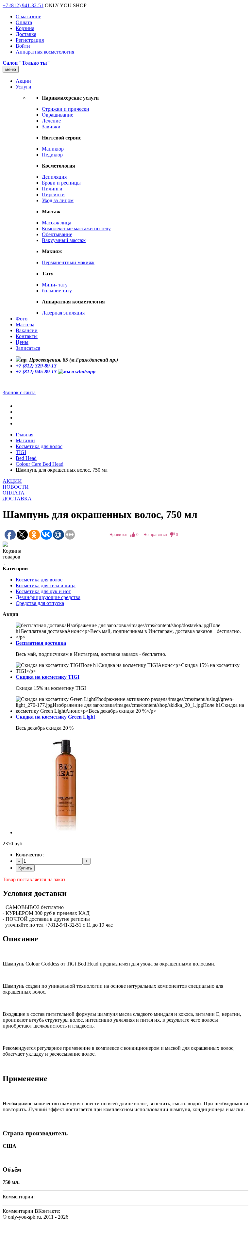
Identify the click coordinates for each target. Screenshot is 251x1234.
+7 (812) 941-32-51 (23, 5)
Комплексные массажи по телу (76, 228)
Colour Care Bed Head (39, 464)
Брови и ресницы (61, 183)
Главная (24, 434)
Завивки (51, 126)
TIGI (21, 452)
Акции (23, 81)
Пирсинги (53, 194)
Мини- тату (55, 284)
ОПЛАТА (14, 492)
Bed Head (26, 458)
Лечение (51, 120)
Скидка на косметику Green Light (55, 717)
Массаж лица (56, 222)
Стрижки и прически (65, 109)
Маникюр (53, 149)
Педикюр (52, 154)
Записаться (28, 348)
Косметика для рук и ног (43, 591)
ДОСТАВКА (17, 498)
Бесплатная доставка (41, 643)
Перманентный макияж (68, 262)
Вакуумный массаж (64, 240)
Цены (22, 342)
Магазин (25, 440)
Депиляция (54, 177)
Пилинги (52, 188)
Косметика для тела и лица (45, 585)
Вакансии (27, 330)
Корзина (25, 28)
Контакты (27, 336)
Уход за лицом (58, 200)
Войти (23, 46)
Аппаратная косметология (45, 52)
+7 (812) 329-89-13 (36, 365)
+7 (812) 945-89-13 (37, 371)
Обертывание (57, 234)
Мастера (25, 324)
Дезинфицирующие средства (48, 597)
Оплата (24, 22)
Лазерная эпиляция (63, 313)
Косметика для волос (39, 446)
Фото (21, 318)
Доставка (26, 34)
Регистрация (30, 40)
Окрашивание (57, 115)
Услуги (23, 86)
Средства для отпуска (40, 603)
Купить (25, 868)
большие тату (57, 290)
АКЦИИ (12, 481)
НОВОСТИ (16, 487)
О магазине (28, 16)
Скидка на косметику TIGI (47, 677)
